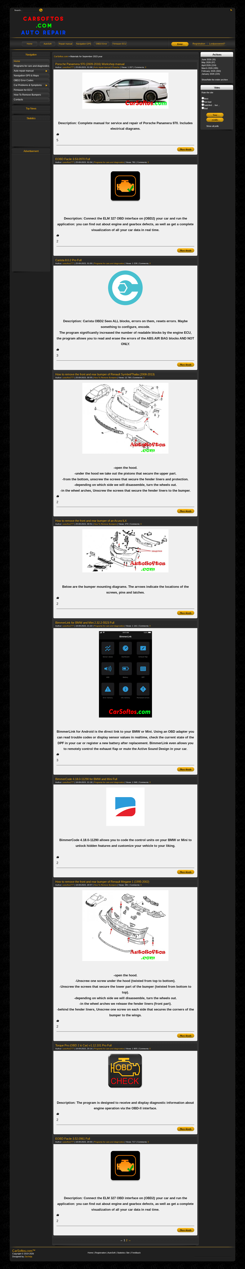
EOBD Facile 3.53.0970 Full (72, 159)
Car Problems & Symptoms (28, 85)
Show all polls (212, 126)
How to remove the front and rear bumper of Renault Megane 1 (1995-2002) (102, 881)
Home (29, 44)
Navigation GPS (83, 44)
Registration (199, 43)
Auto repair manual (24, 70)
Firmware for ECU (23, 90)
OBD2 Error (101, 44)
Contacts (18, 99)
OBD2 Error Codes (23, 80)
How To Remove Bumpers (27, 94)
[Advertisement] (31, 212)
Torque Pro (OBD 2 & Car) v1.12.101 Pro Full (83, 1045)
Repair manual (65, 44)
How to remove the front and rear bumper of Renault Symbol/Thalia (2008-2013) (105, 374)
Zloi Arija (28, 1256)
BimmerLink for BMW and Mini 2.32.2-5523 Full (84, 622)
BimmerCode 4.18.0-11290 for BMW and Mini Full (86, 779)
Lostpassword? (217, 43)
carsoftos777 (68, 67)
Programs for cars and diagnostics (31, 66)
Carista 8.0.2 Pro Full (68, 260)
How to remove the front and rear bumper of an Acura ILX (91, 520)
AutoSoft (47, 44)
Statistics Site (123, 1253)
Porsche (116, 67)
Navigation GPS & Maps (26, 75)
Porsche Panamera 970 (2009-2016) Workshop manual (89, 64)
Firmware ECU (119, 44)
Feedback (136, 1253)
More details (185, 149)
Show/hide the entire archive (215, 79)
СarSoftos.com (61, 56)
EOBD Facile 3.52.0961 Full (72, 1138)
